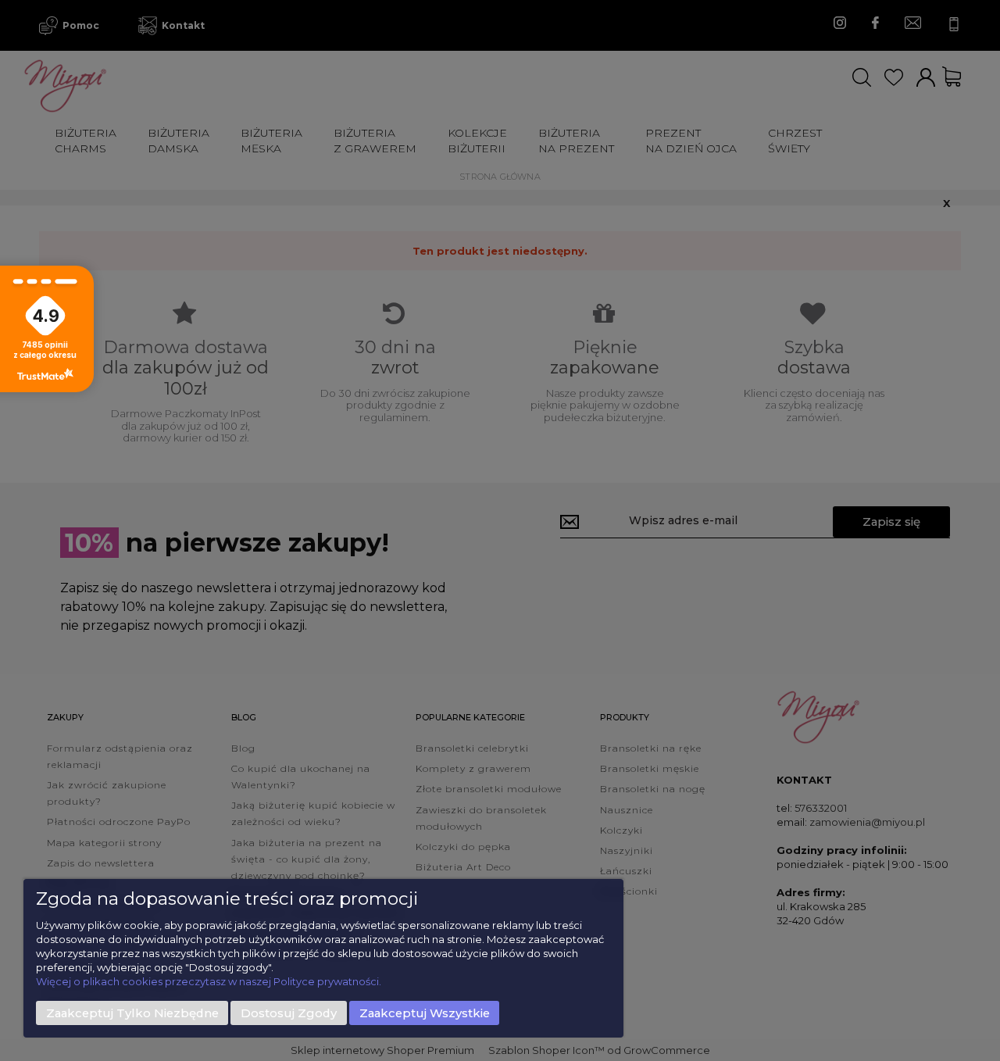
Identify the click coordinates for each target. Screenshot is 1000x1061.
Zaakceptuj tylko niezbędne (132, 1013)
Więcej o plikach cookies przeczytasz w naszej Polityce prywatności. (208, 981)
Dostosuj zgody (289, 1013)
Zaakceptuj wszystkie (424, 1013)
